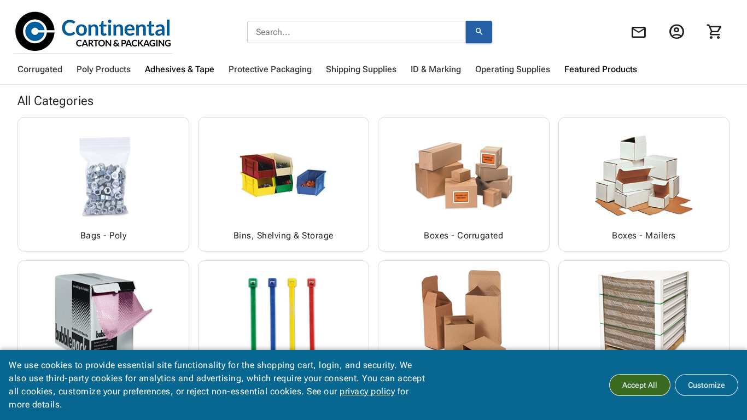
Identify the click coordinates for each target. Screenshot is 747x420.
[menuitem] (39, 69)
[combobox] (356, 32)
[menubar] (373, 69)
